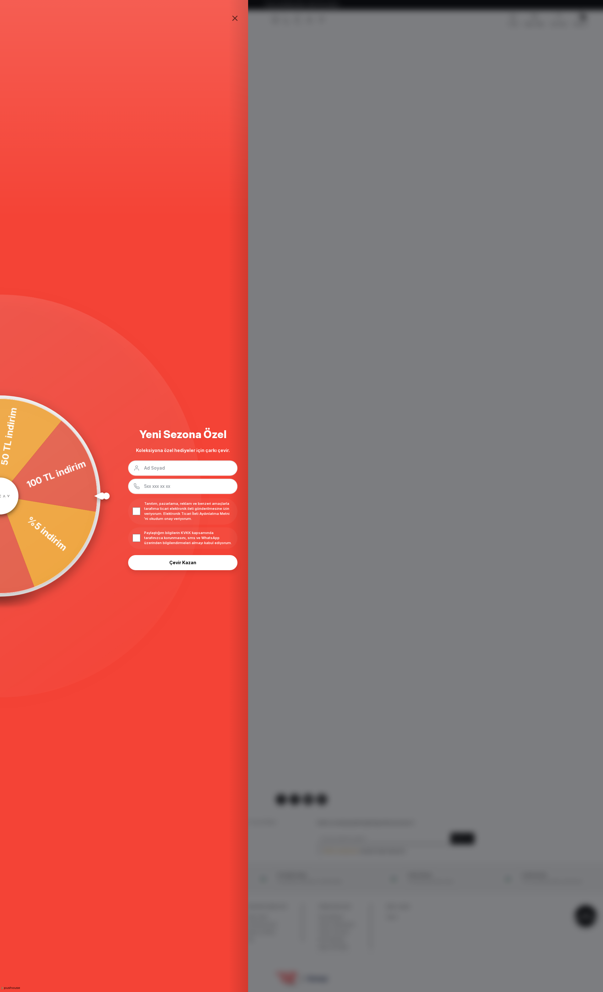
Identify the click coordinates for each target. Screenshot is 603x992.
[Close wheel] (235, 18)
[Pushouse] (10, 988)
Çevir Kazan (182, 562)
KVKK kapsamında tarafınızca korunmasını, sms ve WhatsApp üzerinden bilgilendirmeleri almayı (182, 538)
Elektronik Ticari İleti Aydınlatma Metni (196, 513)
